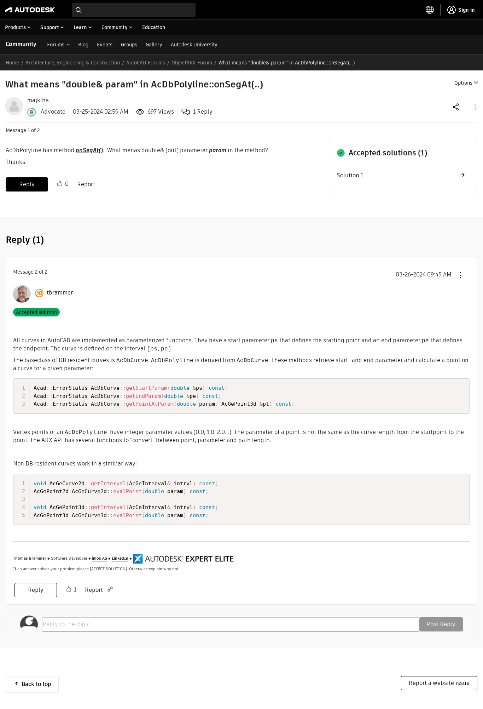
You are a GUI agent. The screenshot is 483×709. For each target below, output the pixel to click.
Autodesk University (194, 44)
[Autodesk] (30, 9)
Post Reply (441, 624)
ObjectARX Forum (191, 62)
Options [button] (463, 82)
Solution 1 (350, 175)
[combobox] (134, 10)
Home (12, 62)
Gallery (154, 44)
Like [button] (59, 183)
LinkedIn (120, 558)
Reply (27, 184)
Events (104, 44)
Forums (55, 44)
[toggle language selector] (430, 9)
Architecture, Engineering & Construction (72, 62)
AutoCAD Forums (145, 62)
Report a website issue (439, 683)
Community (21, 44)
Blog (83, 44)
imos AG (99, 558)
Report (86, 184)
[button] (474, 107)
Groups (129, 44)
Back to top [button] (36, 684)
